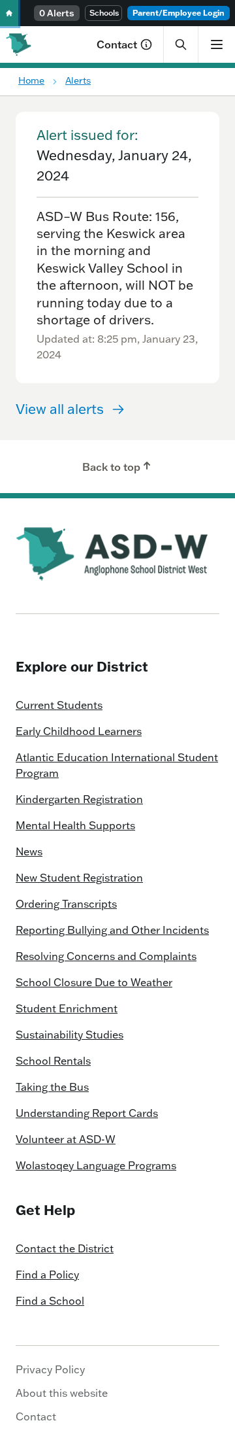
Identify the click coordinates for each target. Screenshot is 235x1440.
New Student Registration (79, 877)
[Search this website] (181, 44)
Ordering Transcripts (66, 903)
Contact (117, 44)
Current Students (59, 704)
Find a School (50, 1300)
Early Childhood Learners (79, 731)
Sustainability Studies (69, 1034)
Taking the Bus (52, 1086)
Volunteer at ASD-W (66, 1139)
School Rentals (53, 1060)
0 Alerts (56, 13)
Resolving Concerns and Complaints (106, 956)
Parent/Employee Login (179, 13)
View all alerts (60, 408)
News (29, 851)
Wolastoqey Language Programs (96, 1165)
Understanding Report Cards (87, 1113)
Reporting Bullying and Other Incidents (112, 929)
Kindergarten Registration (79, 799)
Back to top (111, 466)
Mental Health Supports (75, 825)
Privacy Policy (50, 1369)
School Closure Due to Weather (94, 982)
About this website (62, 1392)
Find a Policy (47, 1274)
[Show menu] (216, 44)
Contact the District (65, 1248)
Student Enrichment (67, 1008)
